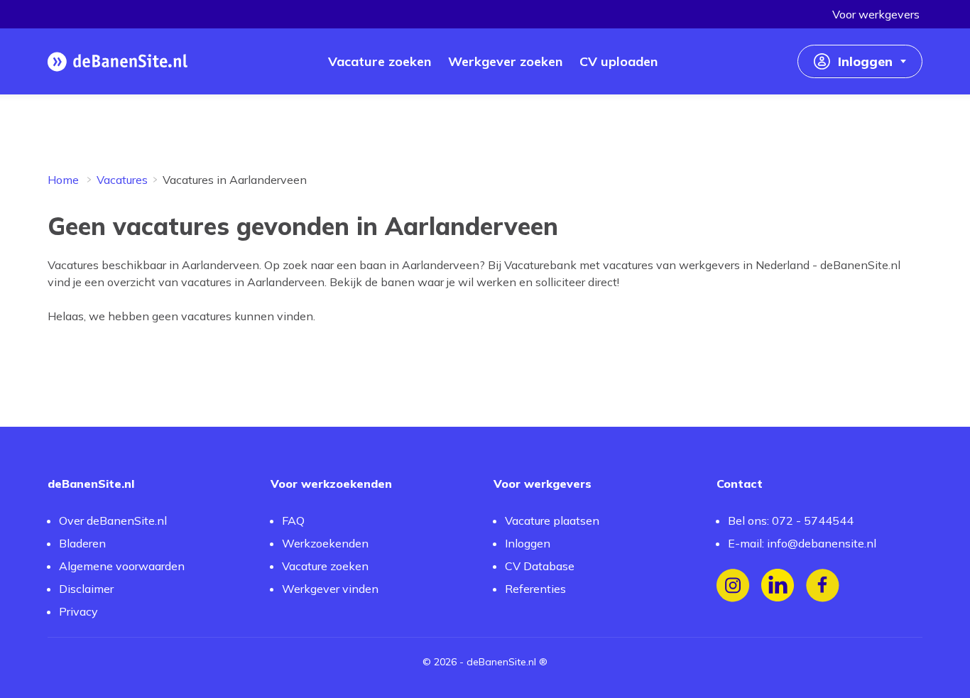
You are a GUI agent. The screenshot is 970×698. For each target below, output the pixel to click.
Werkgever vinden (330, 589)
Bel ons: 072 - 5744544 (791, 520)
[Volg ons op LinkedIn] (778, 585)
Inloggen (527, 543)
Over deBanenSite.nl (113, 520)
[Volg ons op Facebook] (822, 585)
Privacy (78, 611)
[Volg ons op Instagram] (733, 585)
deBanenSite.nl (501, 661)
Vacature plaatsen (552, 520)
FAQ (293, 520)
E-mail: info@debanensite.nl (802, 543)
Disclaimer (86, 589)
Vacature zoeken (325, 566)
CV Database (539, 566)
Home (63, 180)
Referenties (535, 589)
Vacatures (122, 180)
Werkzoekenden (325, 543)
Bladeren (82, 543)
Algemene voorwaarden (122, 566)
